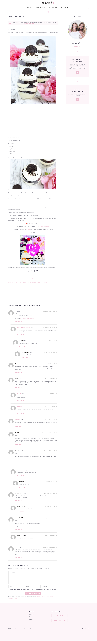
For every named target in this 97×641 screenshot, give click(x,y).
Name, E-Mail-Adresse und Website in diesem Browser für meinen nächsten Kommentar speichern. (33, 589)
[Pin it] (37, 271)
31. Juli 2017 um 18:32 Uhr (51, 406)
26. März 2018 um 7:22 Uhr (51, 506)
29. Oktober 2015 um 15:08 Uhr (50, 311)
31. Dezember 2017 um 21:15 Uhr (49, 433)
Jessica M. (20, 406)
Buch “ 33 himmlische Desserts (42, 226)
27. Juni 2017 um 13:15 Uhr (51, 364)
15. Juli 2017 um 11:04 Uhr (51, 378)
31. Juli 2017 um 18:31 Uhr (51, 419)
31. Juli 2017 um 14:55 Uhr (51, 393)
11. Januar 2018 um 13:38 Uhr (50, 470)
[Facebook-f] (82, 628)
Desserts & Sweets (35, 282)
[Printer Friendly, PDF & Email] (31, 271)
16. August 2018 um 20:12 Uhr (50, 535)
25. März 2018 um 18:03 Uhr (50, 493)
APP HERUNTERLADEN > (29, 24)
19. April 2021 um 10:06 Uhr (50, 352)
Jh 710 (19, 393)
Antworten (18, 321)
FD (16, 311)
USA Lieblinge (44, 282)
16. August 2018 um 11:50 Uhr (50, 518)
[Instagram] (85, 628)
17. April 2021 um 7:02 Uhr (51, 340)
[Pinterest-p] (88, 628)
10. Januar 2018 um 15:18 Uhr (50, 451)
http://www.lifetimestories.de (27, 318)
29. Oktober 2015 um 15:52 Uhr (50, 327)
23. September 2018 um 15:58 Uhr (49, 547)
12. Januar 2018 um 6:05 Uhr (50, 481)
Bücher (29, 282)
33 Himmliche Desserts (21, 282)
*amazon (28, 229)
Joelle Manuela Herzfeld (23, 327)
